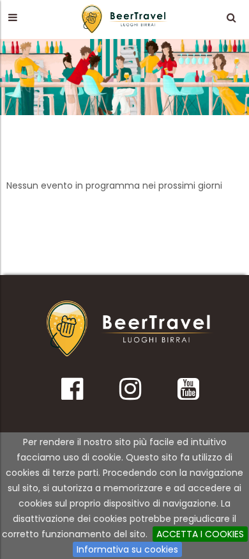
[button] (12, 17)
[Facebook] (72, 393)
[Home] (130, 329)
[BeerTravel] (124, 18)
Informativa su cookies (127, 549)
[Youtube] (188, 393)
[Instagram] (130, 393)
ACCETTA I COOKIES (200, 534)
